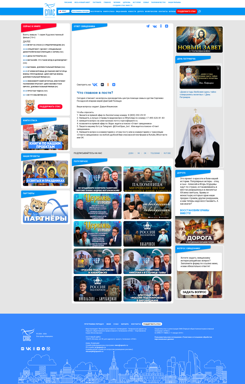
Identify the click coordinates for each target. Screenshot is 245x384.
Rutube (167, 153)
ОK (145, 153)
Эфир (64, 11)
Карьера (125, 324)
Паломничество (158, 2)
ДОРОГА (181, 173)
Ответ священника (84, 26)
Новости (132, 11)
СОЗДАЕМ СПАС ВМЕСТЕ (122, 5)
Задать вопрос (194, 292)
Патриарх (97, 2)
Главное (107, 2)
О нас (116, 324)
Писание (68, 2)
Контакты (163, 11)
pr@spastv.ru (100, 347)
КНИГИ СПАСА (108, 11)
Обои (108, 324)
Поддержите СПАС (186, 11)
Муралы (172, 11)
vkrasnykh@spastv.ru (94, 351)
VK (139, 153)
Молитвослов (151, 11)
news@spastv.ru (121, 345)
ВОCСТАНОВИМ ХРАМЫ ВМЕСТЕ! (194, 212)
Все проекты (96, 11)
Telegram (155, 153)
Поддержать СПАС (50, 106)
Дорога (140, 11)
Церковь (126, 2)
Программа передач (80, 11)
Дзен (130, 153)
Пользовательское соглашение (168, 337)
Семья (146, 2)
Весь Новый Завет (82, 2)
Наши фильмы (174, 2)
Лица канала (121, 11)
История (137, 2)
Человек (116, 2)
